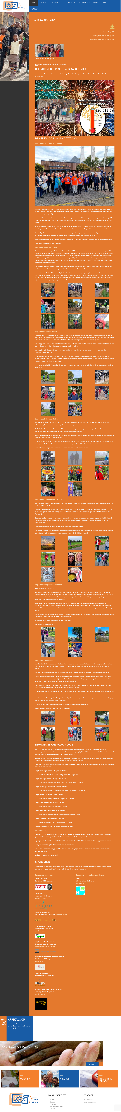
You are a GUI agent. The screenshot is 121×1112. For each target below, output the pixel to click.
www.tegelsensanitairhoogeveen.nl (46, 946)
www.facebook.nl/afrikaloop (65, 845)
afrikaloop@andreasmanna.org (102, 841)
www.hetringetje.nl (61, 914)
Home (52, 1099)
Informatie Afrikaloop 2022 (106, 32)
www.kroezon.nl (40, 994)
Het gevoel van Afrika (56, 1106)
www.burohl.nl (80, 883)
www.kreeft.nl (39, 961)
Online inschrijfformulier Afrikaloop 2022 (101, 39)
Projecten (53, 1104)
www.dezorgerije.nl (41, 898)
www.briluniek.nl (40, 931)
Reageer (34, 9)
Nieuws (52, 1102)
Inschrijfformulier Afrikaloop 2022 (103, 35)
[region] (14, 46)
